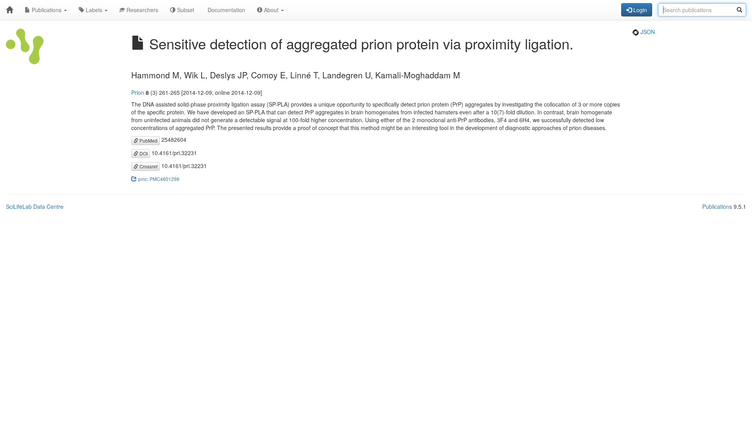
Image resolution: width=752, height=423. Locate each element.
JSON (647, 32)
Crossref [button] (147, 166)
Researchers (141, 10)
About (271, 10)
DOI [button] (143, 153)
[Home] (9, 10)
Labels (94, 10)
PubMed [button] (147, 140)
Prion (137, 92)
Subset (184, 10)
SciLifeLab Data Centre (34, 206)
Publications (46, 10)
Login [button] (639, 10)
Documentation (225, 10)
